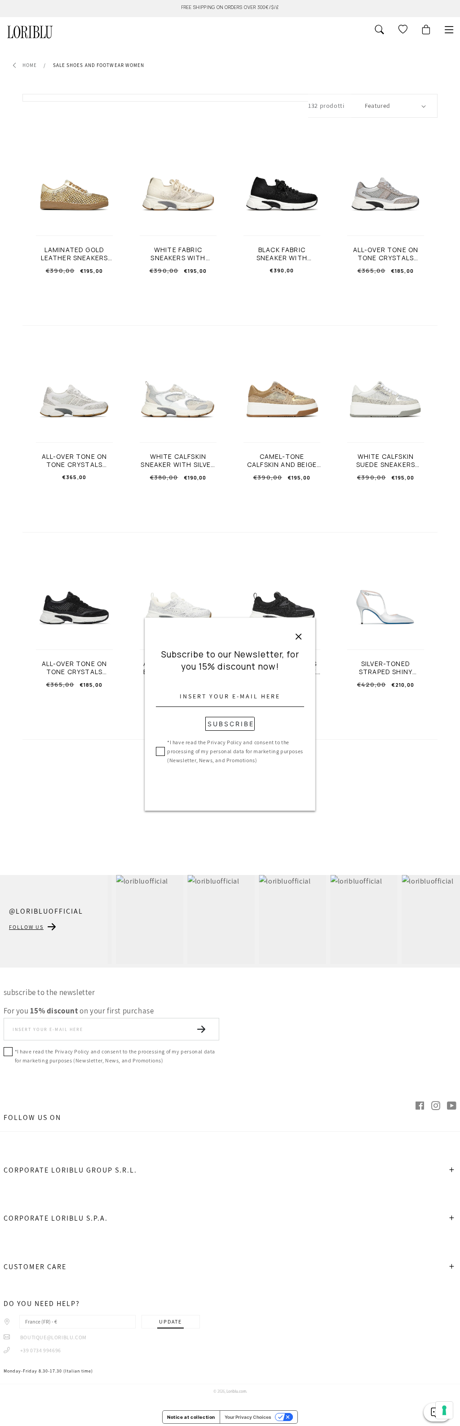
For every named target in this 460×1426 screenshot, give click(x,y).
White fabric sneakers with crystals (177, 254)
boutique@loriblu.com (53, 1337)
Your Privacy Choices (248, 1417)
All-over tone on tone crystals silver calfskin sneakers (386, 254)
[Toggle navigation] (449, 29)
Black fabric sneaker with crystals (282, 254)
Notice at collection (191, 1417)
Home (29, 65)
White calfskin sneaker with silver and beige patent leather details (178, 461)
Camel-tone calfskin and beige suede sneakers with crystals (282, 461)
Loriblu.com (236, 1391)
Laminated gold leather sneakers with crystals (74, 254)
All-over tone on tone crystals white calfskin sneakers (74, 461)
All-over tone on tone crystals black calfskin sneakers (74, 668)
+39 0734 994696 (40, 1350)
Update (170, 1321)
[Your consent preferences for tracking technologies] (444, 1410)
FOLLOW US (26, 927)
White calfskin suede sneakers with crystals (385, 461)
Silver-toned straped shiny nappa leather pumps (385, 668)
